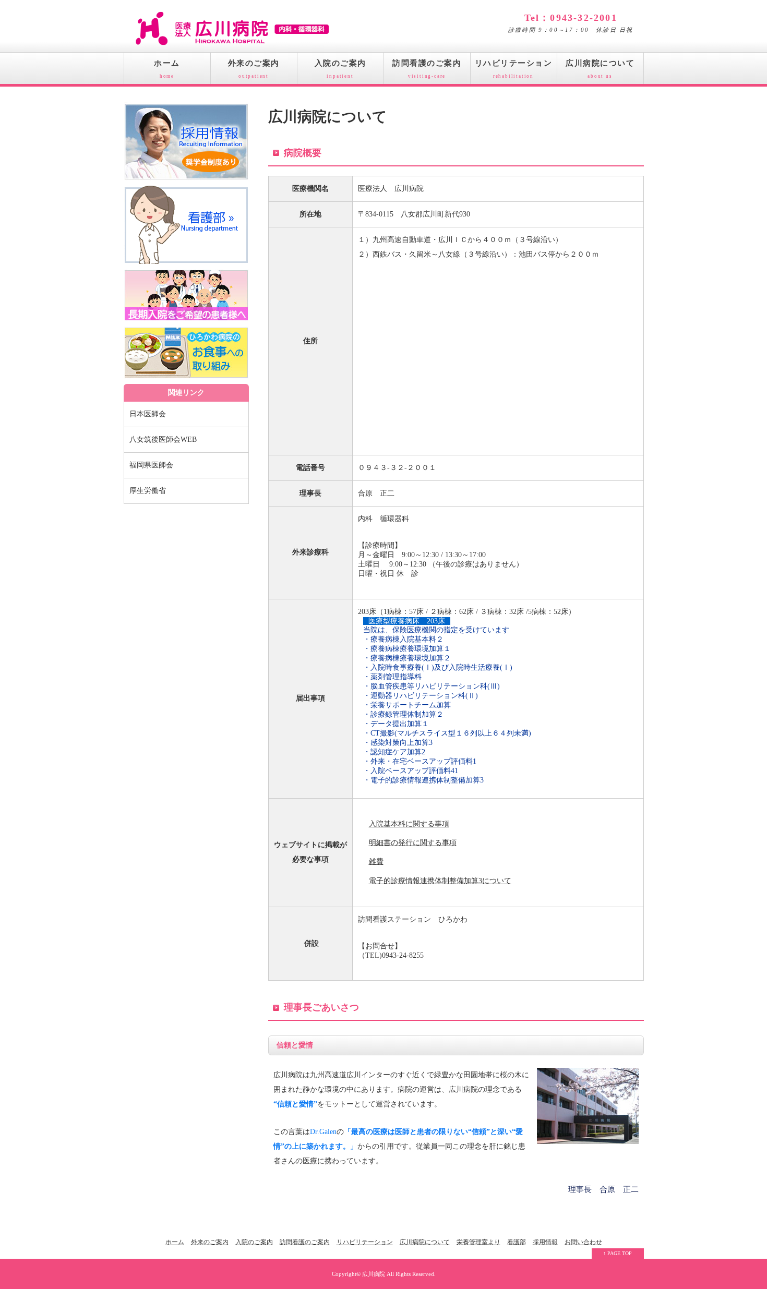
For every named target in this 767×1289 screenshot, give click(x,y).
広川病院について (600, 69)
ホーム (167, 69)
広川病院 (373, 1274)
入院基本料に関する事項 (409, 824)
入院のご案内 (340, 69)
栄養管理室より (478, 1242)
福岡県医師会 (151, 465)
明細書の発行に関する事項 (413, 843)
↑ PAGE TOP (617, 1253)
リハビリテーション (514, 69)
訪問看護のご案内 (426, 69)
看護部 (516, 1242)
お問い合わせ (583, 1242)
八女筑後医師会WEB (163, 439)
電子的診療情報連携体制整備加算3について (440, 881)
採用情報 (545, 1242)
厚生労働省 (147, 491)
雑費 (376, 861)
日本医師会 (147, 414)
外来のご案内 (254, 69)
